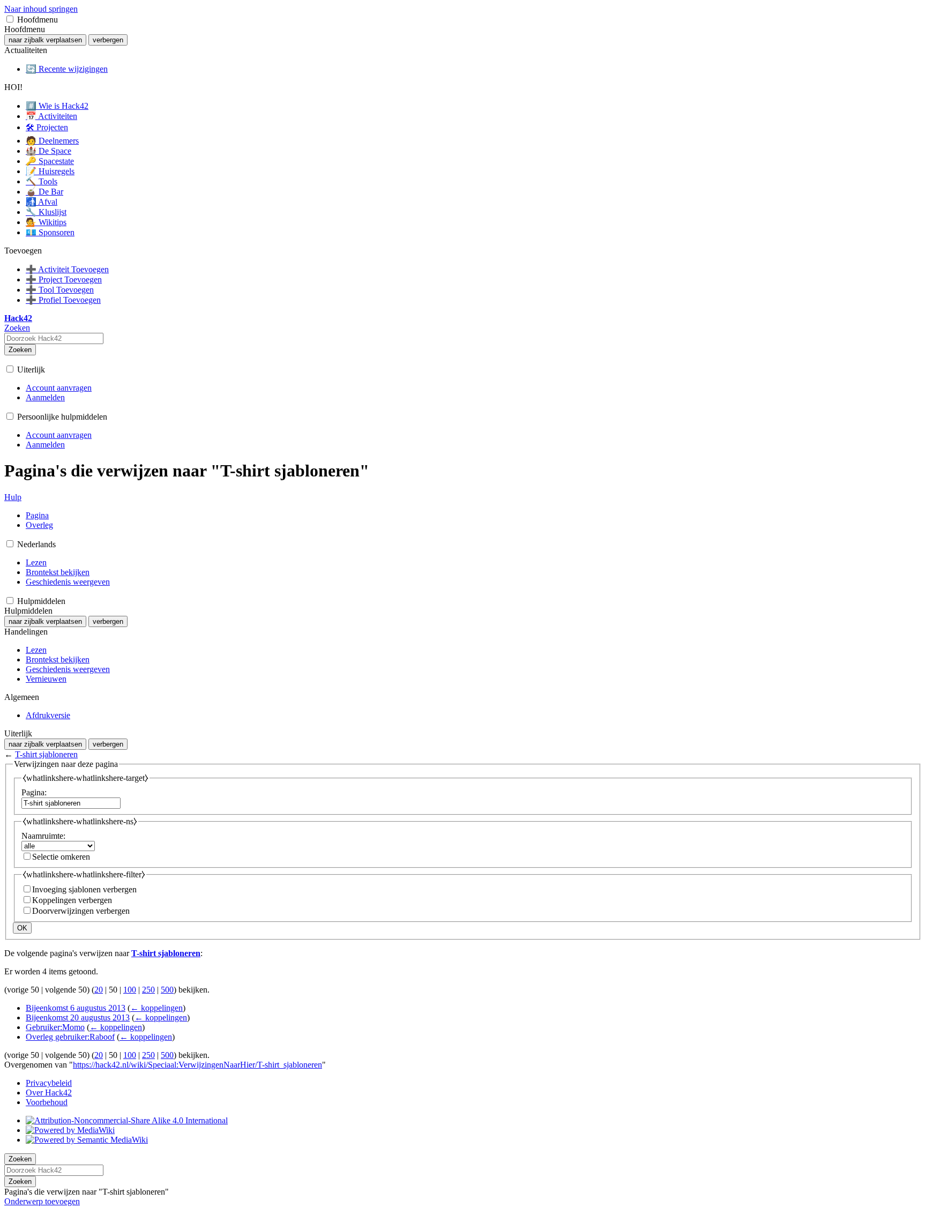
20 (98, 989)
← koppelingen (156, 1007)
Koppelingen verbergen (72, 900)
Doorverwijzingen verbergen (81, 910)
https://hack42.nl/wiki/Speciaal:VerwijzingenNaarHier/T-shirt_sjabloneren (197, 1064)
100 (129, 989)
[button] (9, 19)
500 (167, 989)
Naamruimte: (43, 835)
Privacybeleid (49, 1082)
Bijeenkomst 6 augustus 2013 (75, 1007)
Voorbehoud (47, 1102)
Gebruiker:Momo (55, 1027)
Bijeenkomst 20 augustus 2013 (78, 1017)
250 (148, 989)
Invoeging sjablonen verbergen (84, 889)
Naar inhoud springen (41, 8)
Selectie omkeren (61, 856)
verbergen (108, 40)
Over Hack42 (49, 1092)
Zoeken (20, 350)
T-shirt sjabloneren (46, 754)
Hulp (12, 497)
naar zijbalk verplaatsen (45, 40)
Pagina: (34, 792)
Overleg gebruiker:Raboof (70, 1036)
